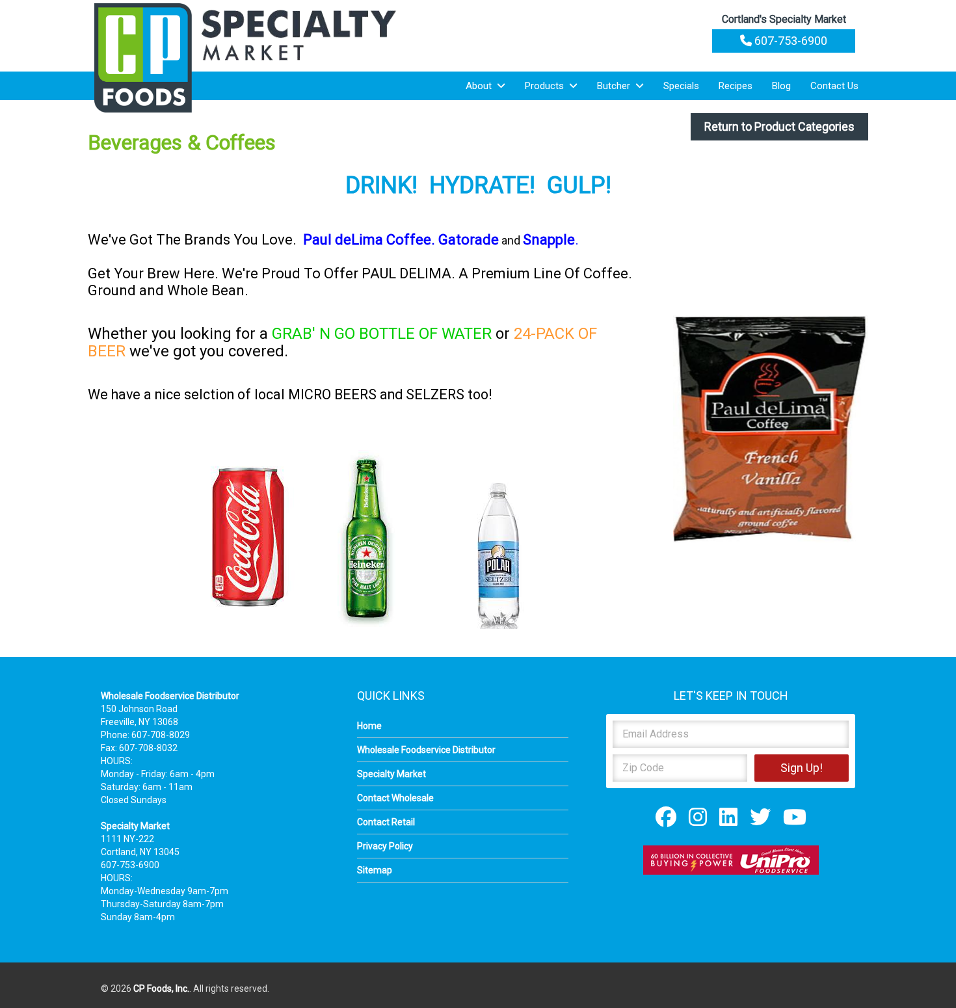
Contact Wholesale (395, 798)
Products (547, 86)
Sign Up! (801, 768)
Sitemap (374, 870)
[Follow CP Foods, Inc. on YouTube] (795, 816)
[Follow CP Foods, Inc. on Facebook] (666, 816)
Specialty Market (391, 774)
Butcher (616, 86)
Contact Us (834, 86)
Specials (681, 86)
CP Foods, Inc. (161, 988)
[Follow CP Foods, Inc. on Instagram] (698, 816)
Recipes (735, 86)
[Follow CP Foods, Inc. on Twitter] (760, 816)
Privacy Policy (385, 846)
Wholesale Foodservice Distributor (426, 750)
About (481, 86)
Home (369, 726)
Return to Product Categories (779, 126)
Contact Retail (386, 822)
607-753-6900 (789, 40)
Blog (781, 86)
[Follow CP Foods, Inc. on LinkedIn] (728, 816)
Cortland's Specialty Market (784, 19)
